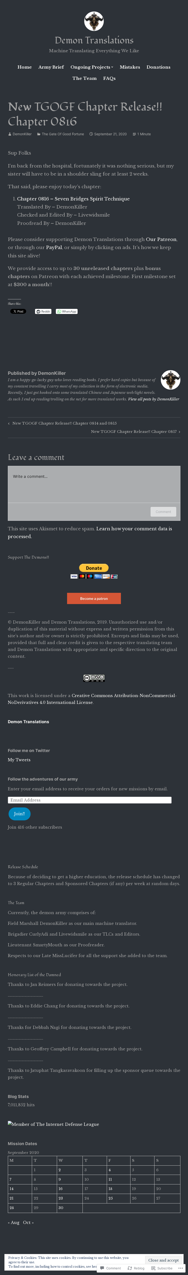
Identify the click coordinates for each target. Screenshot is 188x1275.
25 (110, 1198)
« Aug (13, 1222)
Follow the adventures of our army (43, 779)
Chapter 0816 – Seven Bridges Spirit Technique (73, 199)
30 (61, 1208)
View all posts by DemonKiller (153, 399)
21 (11, 1198)
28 (12, 1208)
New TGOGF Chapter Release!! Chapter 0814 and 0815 (62, 424)
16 (60, 1189)
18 (110, 1189)
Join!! (19, 813)
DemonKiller (22, 134)
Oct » (28, 1222)
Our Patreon (161, 239)
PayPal (54, 247)
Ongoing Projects (90, 67)
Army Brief (51, 67)
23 (61, 1198)
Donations (158, 67)
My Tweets (19, 759)
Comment (163, 512)
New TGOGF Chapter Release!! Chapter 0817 (134, 432)
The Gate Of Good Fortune (63, 134)
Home (25, 67)
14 (11, 1189)
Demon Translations (94, 40)
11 (110, 1179)
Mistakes (130, 67)
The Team (84, 78)
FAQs (109, 78)
